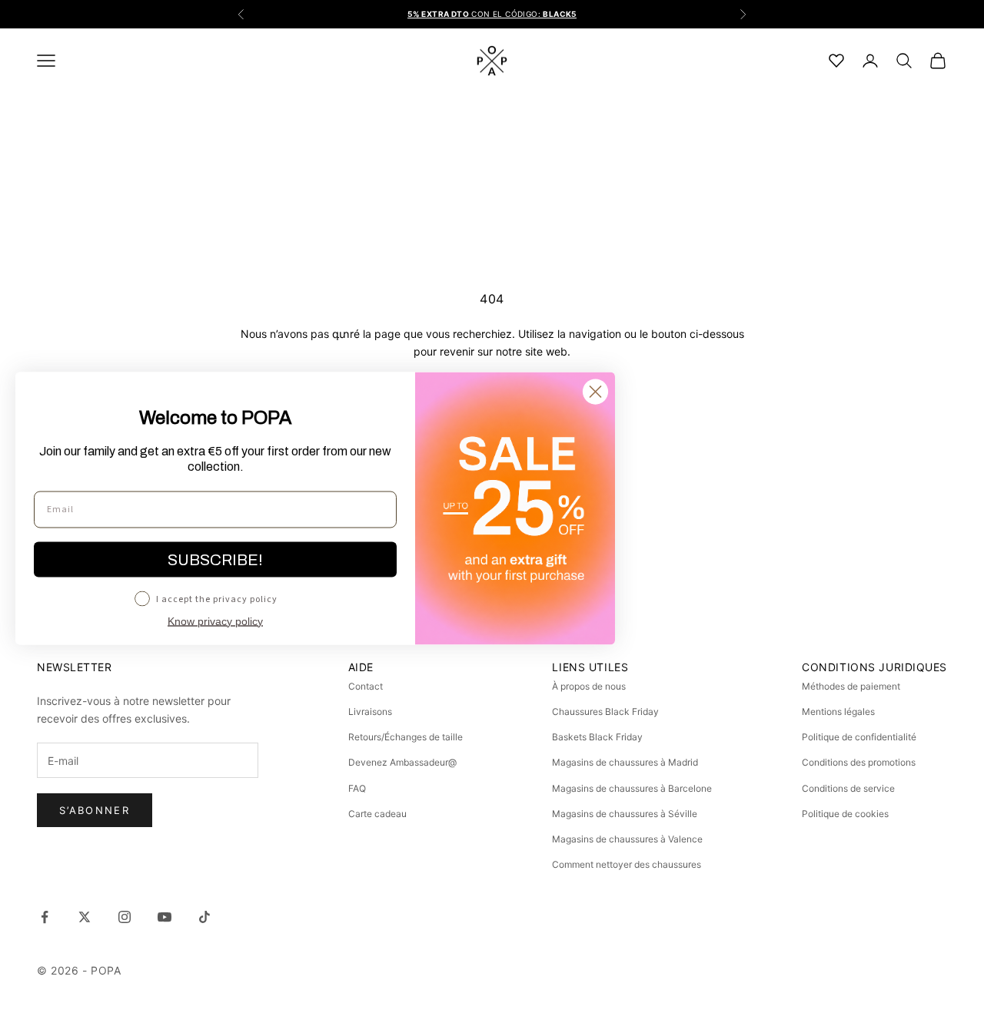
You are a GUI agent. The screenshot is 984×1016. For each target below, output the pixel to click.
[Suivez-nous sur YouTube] (164, 917)
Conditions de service (848, 788)
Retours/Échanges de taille (405, 737)
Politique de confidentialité (859, 737)
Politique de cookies (845, 813)
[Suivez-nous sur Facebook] (44, 917)
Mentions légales (838, 711)
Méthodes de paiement (851, 686)
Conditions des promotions (859, 762)
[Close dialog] (595, 391)
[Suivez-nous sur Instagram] (124, 917)
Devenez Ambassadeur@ (402, 762)
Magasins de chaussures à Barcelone (632, 788)
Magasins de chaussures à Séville (624, 813)
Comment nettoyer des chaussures (626, 864)
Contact (365, 686)
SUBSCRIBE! (215, 559)
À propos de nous (589, 686)
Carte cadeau (377, 813)
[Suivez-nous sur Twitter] (84, 917)
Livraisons (370, 711)
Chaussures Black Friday (605, 711)
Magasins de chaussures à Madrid (625, 762)
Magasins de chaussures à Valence (627, 839)
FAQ (357, 788)
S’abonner (94, 810)
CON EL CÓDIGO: (492, 13)
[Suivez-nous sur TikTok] (204, 917)
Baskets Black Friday (597, 737)
